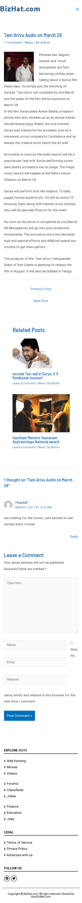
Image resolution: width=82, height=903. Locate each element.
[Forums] (41, 784)
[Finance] (41, 806)
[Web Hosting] (41, 761)
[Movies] (41, 767)
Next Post (41, 301)
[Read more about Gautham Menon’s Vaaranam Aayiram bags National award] (41, 413)
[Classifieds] (41, 790)
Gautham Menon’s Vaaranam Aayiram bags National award (36, 439)
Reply (74, 536)
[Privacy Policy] (41, 849)
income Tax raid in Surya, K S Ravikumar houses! (35, 375)
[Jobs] (41, 819)
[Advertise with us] (41, 855)
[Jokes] (41, 796)
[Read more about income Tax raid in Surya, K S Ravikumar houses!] (32, 353)
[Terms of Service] (41, 842)
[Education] (41, 813)
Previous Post (41, 289)
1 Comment (13, 42)
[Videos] (41, 773)
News (29, 42)
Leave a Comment (24, 383)
